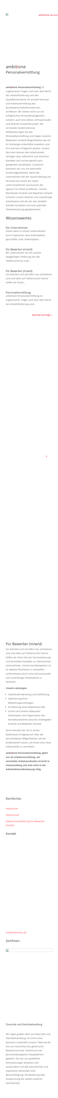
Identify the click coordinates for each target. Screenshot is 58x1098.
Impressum (12, 808)
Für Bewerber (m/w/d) (19, 249)
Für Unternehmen (17, 227)
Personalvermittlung (18, 292)
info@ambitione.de (16, 932)
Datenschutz (12, 814)
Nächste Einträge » (42, 314)
